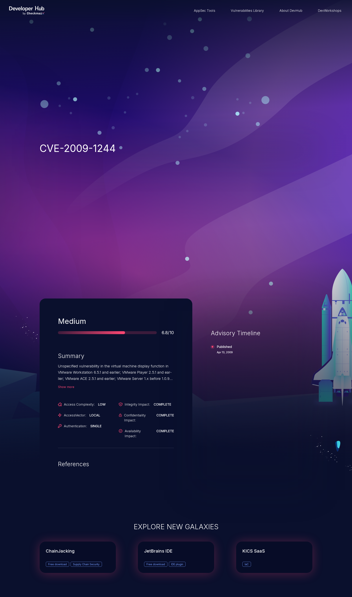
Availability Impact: (133, 433)
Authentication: (75, 426)
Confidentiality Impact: (135, 417)
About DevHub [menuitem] (290, 10)
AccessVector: (75, 415)
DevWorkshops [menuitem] (329, 10)
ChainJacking (60, 551)
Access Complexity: (79, 404)
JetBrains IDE (158, 551)
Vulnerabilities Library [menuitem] (247, 10)
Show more (66, 387)
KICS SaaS (253, 551)
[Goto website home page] (26, 10)
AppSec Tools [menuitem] (204, 10)
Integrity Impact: (137, 404)
